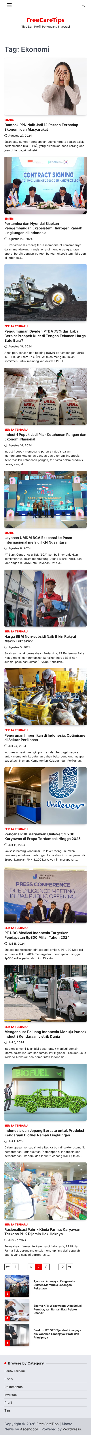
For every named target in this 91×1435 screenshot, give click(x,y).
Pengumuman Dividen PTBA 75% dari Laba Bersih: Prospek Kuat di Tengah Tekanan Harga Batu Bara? (45, 336)
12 (62, 1267)
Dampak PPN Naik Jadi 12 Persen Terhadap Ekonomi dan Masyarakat (41, 127)
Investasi (10, 1394)
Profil (8, 1402)
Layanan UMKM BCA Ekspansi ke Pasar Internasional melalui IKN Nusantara (38, 539)
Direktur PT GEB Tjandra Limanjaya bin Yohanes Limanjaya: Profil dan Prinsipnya (57, 1309)
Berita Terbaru (16, 326)
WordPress (72, 1429)
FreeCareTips (45, 20)
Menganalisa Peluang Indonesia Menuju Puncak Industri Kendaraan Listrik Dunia (45, 1034)
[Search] (83, 5)
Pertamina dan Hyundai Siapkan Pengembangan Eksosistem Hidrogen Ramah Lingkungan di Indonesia (43, 228)
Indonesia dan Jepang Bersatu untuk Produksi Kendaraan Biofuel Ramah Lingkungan (44, 1132)
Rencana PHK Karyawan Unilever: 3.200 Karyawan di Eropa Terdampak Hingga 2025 (42, 836)
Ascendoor (29, 1429)
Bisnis (9, 119)
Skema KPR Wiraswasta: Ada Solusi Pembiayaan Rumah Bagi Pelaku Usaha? (58, 1285)
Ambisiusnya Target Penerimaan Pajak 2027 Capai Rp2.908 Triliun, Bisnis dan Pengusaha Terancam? (57, 1334)
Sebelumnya (7, 1267)
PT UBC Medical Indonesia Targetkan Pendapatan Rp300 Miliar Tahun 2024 (37, 935)
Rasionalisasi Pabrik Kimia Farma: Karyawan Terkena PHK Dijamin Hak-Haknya (42, 1231)
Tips (7, 1410)
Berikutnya (69, 1267)
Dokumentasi (13, 1387)
